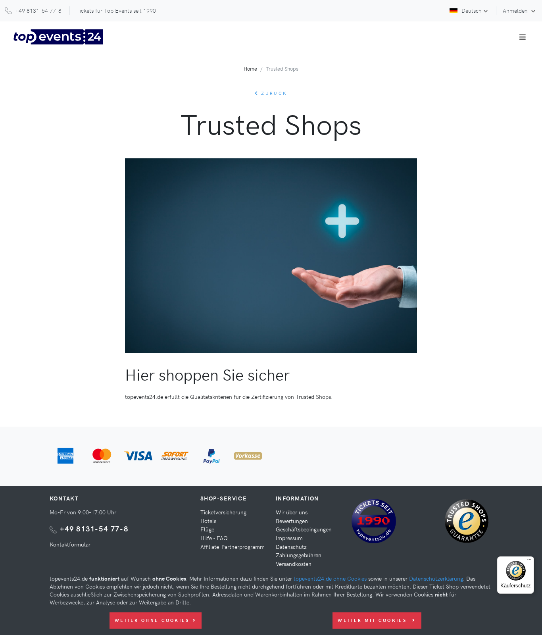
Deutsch (471, 10)
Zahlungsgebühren (298, 555)
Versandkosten (293, 564)
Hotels (208, 521)
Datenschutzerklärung (436, 578)
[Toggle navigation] (522, 36)
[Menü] (529, 561)
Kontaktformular (70, 544)
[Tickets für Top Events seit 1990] (373, 523)
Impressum (289, 538)
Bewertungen (292, 521)
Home (250, 68)
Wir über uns (292, 512)
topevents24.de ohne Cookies (330, 578)
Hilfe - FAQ (214, 538)
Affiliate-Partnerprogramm (232, 546)
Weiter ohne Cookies (152, 620)
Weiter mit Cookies (373, 620)
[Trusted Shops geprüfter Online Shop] (468, 524)
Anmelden (516, 10)
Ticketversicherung (223, 512)
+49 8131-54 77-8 (94, 528)
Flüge (207, 529)
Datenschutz (291, 546)
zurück (273, 93)
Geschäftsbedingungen (304, 529)
